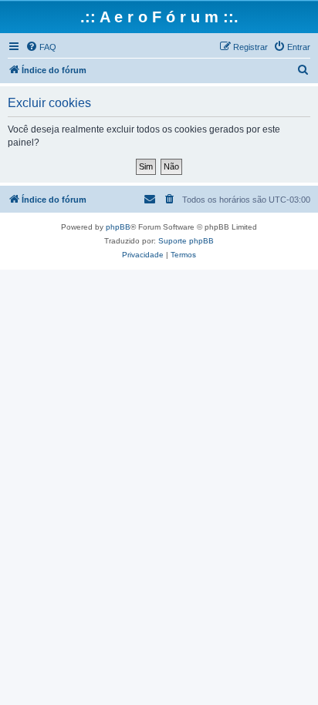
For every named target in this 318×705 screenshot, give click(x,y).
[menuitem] (40, 47)
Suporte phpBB (186, 241)
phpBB (118, 227)
